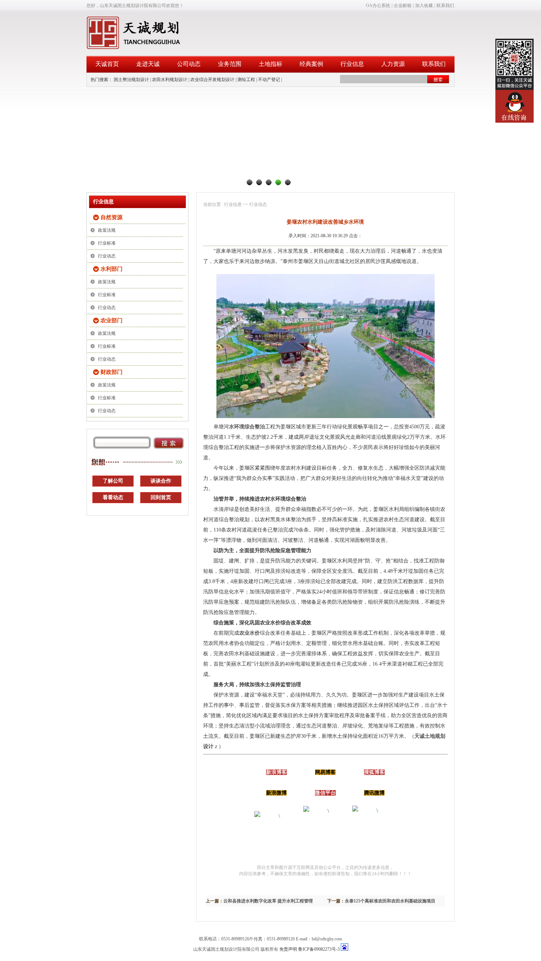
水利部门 (111, 269)
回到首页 (161, 497)
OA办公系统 (378, 5)
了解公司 (113, 481)
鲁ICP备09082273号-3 (319, 949)
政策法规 (107, 230)
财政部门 (111, 372)
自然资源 (111, 217)
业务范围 (229, 64)
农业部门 (111, 320)
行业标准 (107, 243)
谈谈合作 (161, 481)
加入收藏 (424, 5)
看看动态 (113, 497)
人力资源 (393, 64)
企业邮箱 (402, 5)
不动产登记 (269, 79)
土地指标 (270, 64)
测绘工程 (246, 79)
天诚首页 (107, 64)
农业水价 (249, 633)
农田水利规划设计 (169, 79)
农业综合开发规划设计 (212, 79)
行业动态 (107, 256)
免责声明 (288, 949)
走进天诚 (148, 64)
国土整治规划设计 (131, 79)
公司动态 (189, 64)
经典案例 (311, 64)
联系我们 (445, 5)
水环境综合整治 (247, 426)
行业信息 (352, 64)
